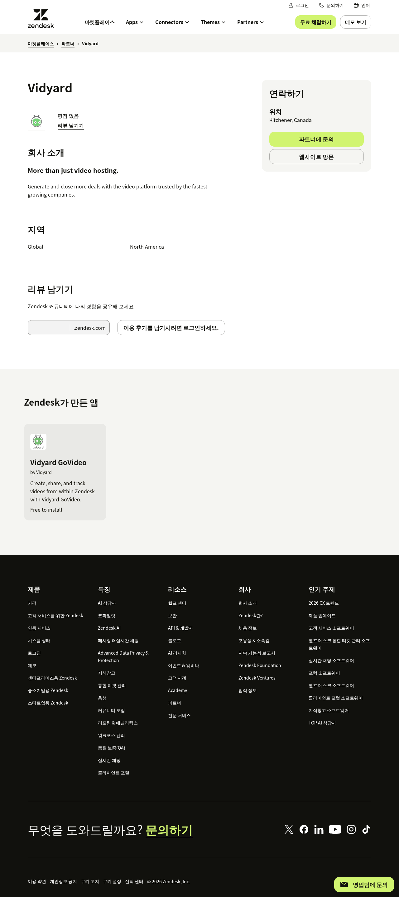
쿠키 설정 (112, 881)
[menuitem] (362, 5)
